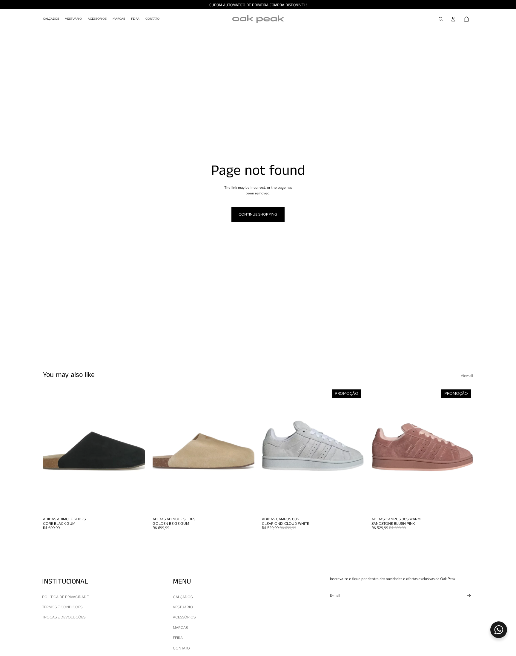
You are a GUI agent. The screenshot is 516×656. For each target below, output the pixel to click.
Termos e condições (62, 607)
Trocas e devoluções (63, 617)
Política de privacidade (65, 597)
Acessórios (184, 617)
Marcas (180, 627)
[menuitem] (51, 19)
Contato (181, 648)
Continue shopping (258, 214)
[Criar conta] (469, 595)
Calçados (183, 597)
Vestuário (183, 607)
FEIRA (178, 637)
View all (467, 375)
